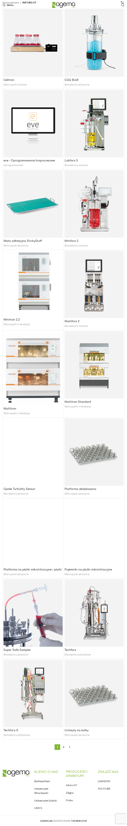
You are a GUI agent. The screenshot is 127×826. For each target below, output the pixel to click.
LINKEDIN (104, 781)
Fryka (69, 800)
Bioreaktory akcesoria (76, 84)
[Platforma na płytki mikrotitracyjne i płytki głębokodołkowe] (33, 532)
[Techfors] (94, 613)
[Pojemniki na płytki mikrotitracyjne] (94, 532)
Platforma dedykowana (80, 489)
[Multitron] (33, 368)
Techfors (70, 650)
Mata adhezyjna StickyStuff (22, 240)
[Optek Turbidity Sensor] (33, 452)
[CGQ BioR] (94, 43)
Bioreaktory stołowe (76, 165)
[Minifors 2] (94, 204)
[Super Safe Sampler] (33, 613)
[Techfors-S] (33, 693)
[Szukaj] (123, 5)
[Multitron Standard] (94, 365)
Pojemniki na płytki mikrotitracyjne (88, 569)
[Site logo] (63, 4)
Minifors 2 (71, 240)
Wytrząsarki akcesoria (15, 245)
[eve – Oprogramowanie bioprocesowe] (33, 123)
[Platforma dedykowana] (94, 452)
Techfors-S (10, 730)
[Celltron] (33, 43)
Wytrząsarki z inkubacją (16, 324)
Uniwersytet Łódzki (45, 800)
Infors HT (71, 785)
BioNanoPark (42, 781)
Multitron (9, 408)
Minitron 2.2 (11, 319)
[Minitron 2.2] (33, 283)
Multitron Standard (77, 401)
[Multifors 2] (94, 284)
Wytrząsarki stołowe (15, 84)
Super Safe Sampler (17, 650)
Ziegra (69, 792)
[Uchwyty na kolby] (94, 693)
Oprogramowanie (13, 165)
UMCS (38, 807)
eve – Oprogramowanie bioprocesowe (29, 160)
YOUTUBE (104, 788)
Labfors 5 (71, 160)
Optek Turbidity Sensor (19, 489)
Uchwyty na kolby (76, 730)
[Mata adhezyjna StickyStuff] (33, 204)
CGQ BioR (71, 80)
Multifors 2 (72, 321)
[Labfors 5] (94, 123)
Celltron (8, 80)
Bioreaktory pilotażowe (77, 654)
